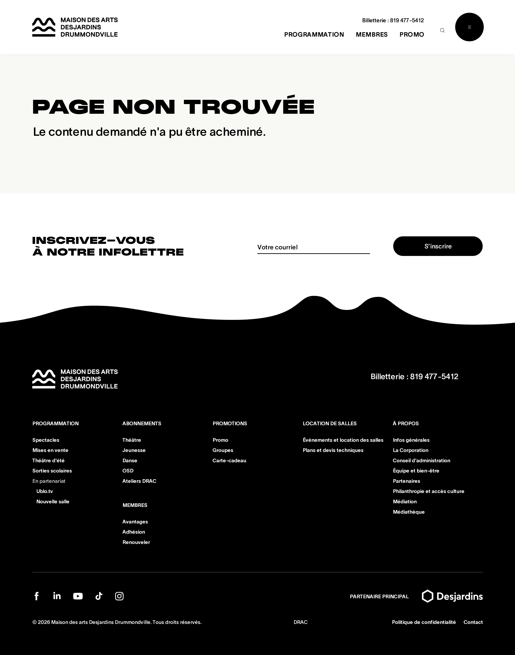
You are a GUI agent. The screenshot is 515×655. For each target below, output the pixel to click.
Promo (220, 439)
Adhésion (133, 531)
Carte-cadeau (229, 460)
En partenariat (48, 480)
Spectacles (45, 439)
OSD (127, 470)
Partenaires (406, 480)
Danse (129, 460)
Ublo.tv (44, 491)
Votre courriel (277, 247)
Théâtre (131, 439)
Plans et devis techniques (333, 450)
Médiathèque (409, 511)
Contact (473, 622)
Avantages (135, 521)
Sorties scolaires (52, 470)
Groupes (222, 450)
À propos (406, 423)
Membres (134, 505)
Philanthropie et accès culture (428, 491)
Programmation (55, 423)
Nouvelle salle (52, 501)
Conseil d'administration (421, 460)
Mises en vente (50, 450)
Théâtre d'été (48, 460)
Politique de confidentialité (424, 622)
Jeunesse (134, 450)
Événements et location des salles (343, 439)
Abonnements (141, 423)
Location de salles (330, 423)
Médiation (405, 501)
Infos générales (411, 439)
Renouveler (136, 542)
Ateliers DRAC (139, 480)
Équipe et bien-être (416, 470)
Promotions (229, 423)
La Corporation (410, 450)
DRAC (300, 622)
